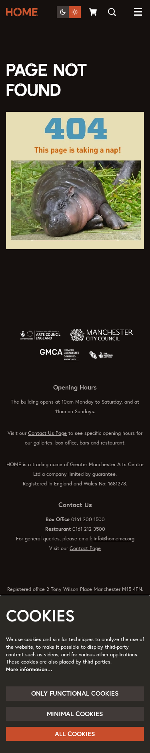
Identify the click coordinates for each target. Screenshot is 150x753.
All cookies (75, 734)
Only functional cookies (75, 693)
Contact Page (85, 548)
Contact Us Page (47, 433)
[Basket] (93, 12)
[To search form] (112, 12)
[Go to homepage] (23, 12)
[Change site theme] (69, 12)
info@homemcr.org (114, 538)
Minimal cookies (75, 714)
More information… (29, 669)
